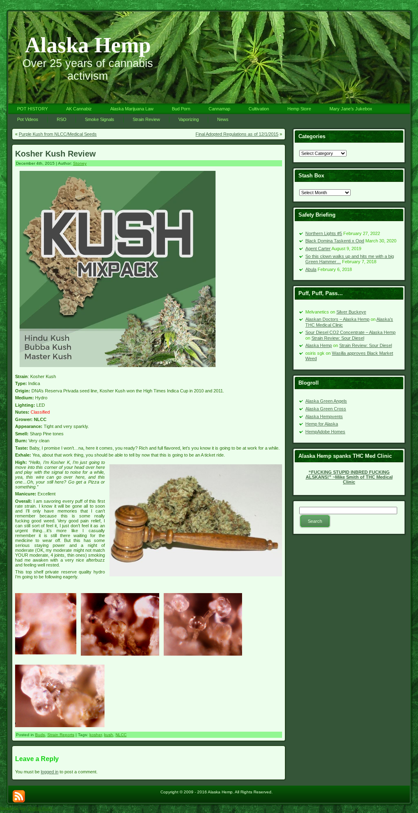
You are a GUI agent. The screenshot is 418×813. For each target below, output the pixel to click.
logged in (49, 771)
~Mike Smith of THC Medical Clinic (349, 477)
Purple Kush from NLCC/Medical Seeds (58, 134)
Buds (40, 734)
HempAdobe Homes (325, 431)
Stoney (80, 163)
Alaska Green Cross (325, 408)
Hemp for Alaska (321, 423)
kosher (95, 734)
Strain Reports (60, 734)
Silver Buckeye (351, 311)
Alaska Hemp (88, 45)
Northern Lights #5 (323, 233)
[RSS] (18, 796)
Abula (310, 269)
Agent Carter (318, 248)
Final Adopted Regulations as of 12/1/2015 (237, 134)
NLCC (121, 734)
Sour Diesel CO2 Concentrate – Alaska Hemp (350, 332)
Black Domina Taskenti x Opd (334, 240)
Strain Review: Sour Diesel (337, 338)
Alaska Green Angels (326, 401)
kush (108, 734)
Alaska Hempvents (324, 416)
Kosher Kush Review (55, 153)
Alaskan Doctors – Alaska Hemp (337, 319)
